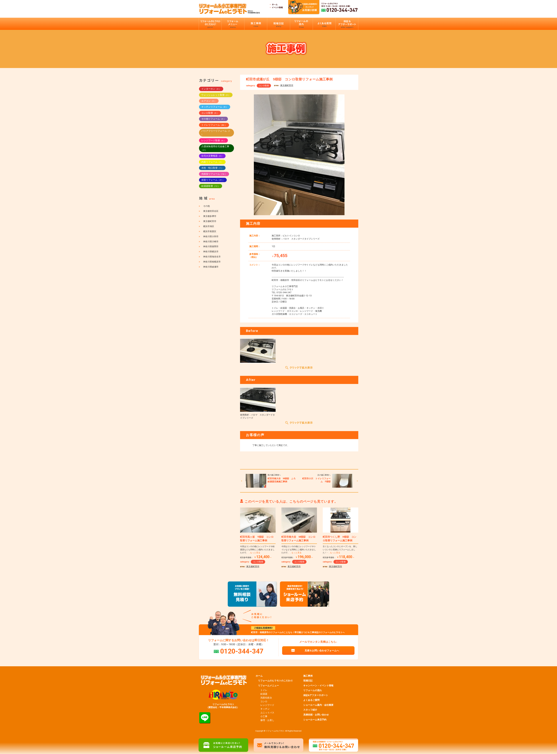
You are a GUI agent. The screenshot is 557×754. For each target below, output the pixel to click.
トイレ (263, 690)
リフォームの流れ (312, 690)
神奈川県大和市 (210, 236)
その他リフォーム (213, 118)
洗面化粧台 (266, 697)
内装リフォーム (212, 162)
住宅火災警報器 (212, 155)
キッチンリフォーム (214, 106)
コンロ (263, 701)
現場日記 (308, 680)
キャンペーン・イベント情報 (318, 685)
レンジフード (267, 705)
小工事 (263, 716)
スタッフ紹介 (310, 709)
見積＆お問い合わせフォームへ (322, 650)
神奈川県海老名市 (212, 256)
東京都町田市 (286, 85)
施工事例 (308, 676)
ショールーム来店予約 (315, 719)
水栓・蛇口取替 (212, 167)
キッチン (265, 709)
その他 (206, 206)
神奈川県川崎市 (210, 241)
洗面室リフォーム (214, 174)
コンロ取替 (264, 85)
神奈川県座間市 (210, 246)
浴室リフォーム (212, 179)
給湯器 (263, 694)
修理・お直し (267, 720)
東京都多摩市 (209, 216)
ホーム (259, 676)
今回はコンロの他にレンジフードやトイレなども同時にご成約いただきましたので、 (298, 549)
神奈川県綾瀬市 (210, 266)
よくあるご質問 (311, 700)
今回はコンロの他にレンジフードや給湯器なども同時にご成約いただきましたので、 (257, 549)
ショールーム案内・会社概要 (318, 705)
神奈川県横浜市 (210, 251)
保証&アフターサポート (315, 695)
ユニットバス (267, 712)
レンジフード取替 (213, 140)
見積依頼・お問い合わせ (316, 714)
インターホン (211, 88)
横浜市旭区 (208, 226)
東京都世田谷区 (210, 211)
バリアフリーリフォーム (215, 132)
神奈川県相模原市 (212, 261)
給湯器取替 (210, 186)
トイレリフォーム (214, 125)
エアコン (208, 100)
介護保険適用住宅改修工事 (215, 148)
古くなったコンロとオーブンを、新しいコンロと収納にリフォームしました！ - (340, 549)
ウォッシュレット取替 (215, 95)
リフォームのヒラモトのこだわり (275, 680)
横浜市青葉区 (209, 231)
